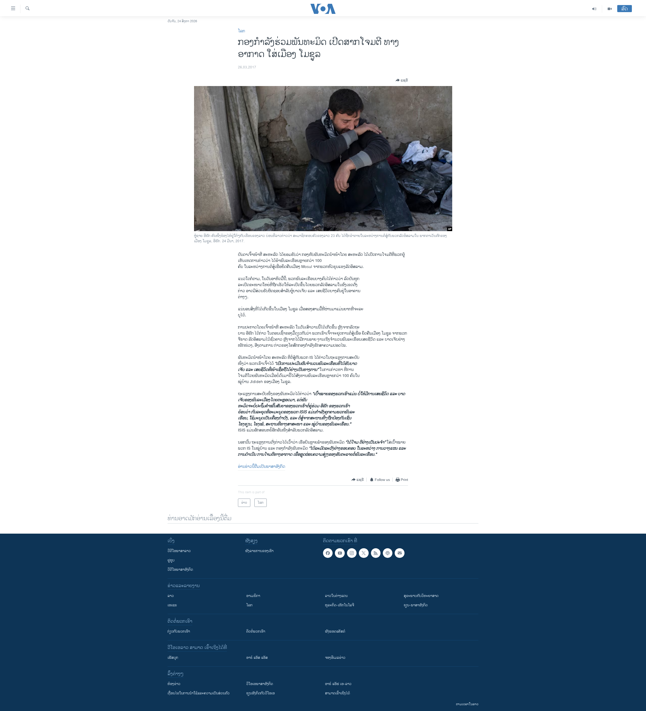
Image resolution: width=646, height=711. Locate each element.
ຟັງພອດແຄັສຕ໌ (335, 631)
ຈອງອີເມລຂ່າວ (335, 657)
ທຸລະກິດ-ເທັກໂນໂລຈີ (339, 605)
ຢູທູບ (171, 560)
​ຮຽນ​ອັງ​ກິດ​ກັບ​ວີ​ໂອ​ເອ (260, 693)
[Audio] (594, 9)
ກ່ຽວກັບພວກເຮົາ (179, 631)
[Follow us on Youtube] (339, 553)
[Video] (609, 9)
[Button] (402, 80)
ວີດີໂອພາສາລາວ (179, 551)
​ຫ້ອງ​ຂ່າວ (174, 684)
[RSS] (376, 553)
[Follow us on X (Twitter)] (363, 553)
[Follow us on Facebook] (328, 553)
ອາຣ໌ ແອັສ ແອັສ (257, 657)
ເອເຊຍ (172, 605)
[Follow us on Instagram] (352, 553)
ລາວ (171, 595)
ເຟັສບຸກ (173, 657)
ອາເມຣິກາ (253, 595)
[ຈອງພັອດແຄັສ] (399, 553)
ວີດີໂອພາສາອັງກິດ (180, 569)
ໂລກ (241, 31)
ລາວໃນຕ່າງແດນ (336, 595)
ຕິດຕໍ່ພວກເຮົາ (255, 631)
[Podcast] (387, 553)
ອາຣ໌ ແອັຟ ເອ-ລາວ (338, 684)
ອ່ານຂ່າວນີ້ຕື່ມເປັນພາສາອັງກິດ (261, 466)
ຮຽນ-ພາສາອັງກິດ (416, 605)
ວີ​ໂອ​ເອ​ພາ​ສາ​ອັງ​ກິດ (259, 684)
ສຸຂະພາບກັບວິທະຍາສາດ (421, 595)
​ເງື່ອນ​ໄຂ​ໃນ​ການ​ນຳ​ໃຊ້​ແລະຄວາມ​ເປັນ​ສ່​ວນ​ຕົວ (199, 693)
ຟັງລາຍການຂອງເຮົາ (259, 551)
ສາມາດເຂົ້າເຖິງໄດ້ (337, 693)
